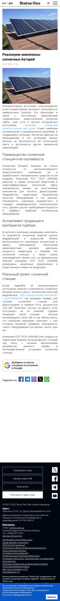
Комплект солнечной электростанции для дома (30, 127)
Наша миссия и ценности (15, 542)
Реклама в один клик (22, 494)
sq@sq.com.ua (16, 527)
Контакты (8, 524)
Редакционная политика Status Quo (21, 556)
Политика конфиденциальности (17, 595)
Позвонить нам (22, 470)
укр (4, 3)
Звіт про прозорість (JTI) (15, 569)
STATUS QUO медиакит (13, 545)
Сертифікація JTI (11, 572)
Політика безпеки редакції (15, 566)
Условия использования (15, 553)
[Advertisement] (30, 417)
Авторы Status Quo (12, 536)
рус (11, 3)
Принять (51, 597)
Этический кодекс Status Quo (17, 539)
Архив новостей (22, 478)
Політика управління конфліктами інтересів (25, 564)
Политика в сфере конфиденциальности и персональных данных (24, 549)
